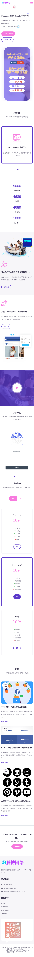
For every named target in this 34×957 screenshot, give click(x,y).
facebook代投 (5, 910)
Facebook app (8, 33)
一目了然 (6, 326)
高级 (21, 498)
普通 (13, 498)
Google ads (7, 39)
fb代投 (3, 903)
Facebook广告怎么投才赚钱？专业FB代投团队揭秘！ (16, 748)
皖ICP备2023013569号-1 (14, 950)
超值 (17, 546)
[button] (17, 169)
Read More (4, 721)
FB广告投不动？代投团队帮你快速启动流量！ (14, 707)
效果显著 (6, 287)
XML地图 (26, 950)
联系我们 (17, 846)
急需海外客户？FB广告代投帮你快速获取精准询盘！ (16, 801)
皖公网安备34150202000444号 (17, 952)
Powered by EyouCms (20, 949)
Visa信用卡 (4, 906)
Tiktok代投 (4, 913)
